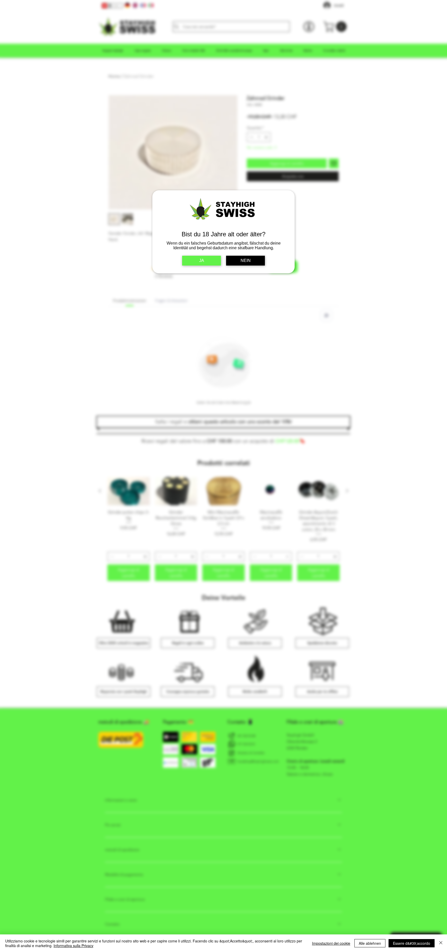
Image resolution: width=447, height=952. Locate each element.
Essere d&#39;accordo (411, 943)
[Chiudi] (441, 943)
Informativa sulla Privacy (73, 945)
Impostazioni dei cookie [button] (331, 943)
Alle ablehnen (370, 943)
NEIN (246, 260)
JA (201, 260)
